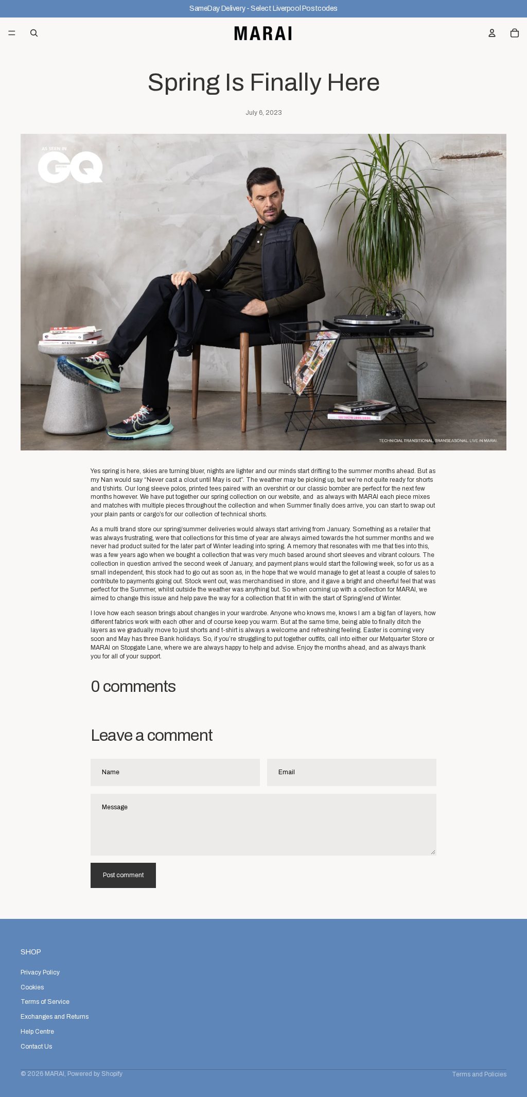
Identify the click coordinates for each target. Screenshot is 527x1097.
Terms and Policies (479, 1074)
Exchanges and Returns (55, 1016)
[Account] (492, 33)
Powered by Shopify (94, 1073)
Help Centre (37, 1031)
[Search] (34, 33)
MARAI (54, 1073)
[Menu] (12, 33)
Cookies (32, 986)
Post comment (123, 875)
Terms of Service (45, 1001)
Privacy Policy (40, 972)
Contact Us (36, 1046)
